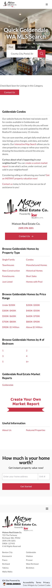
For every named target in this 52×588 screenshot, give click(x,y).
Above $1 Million (34, 327)
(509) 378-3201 (26, 228)
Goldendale (7, 385)
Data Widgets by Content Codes (36, 585)
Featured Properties (35, 430)
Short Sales (31, 276)
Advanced (22, 47)
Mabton (29, 556)
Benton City (7, 552)
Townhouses (8, 265)
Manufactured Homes (36, 265)
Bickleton (30, 568)
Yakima (5, 568)
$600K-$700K (33, 316)
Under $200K (8, 305)
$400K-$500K (33, 310)
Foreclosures (8, 276)
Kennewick (7, 556)
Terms (38, 582)
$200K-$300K (33, 305)
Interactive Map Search (25, 144)
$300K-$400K (9, 310)
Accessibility (28, 582)
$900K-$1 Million (10, 327)
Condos (30, 259)
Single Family (8, 259)
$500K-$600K (9, 316)
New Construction (11, 270)
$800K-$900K (33, 321)
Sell (33, 47)
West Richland (32, 564)
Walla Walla (7, 571)
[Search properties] (41, 54)
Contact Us (24, 236)
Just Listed (7, 281)
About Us (6, 430)
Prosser (29, 560)
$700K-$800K (9, 321)
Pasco (4, 560)
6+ (27, 361)
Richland (6, 564)
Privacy (46, 582)
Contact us (7, 184)
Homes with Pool (34, 281)
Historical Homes (34, 270)
